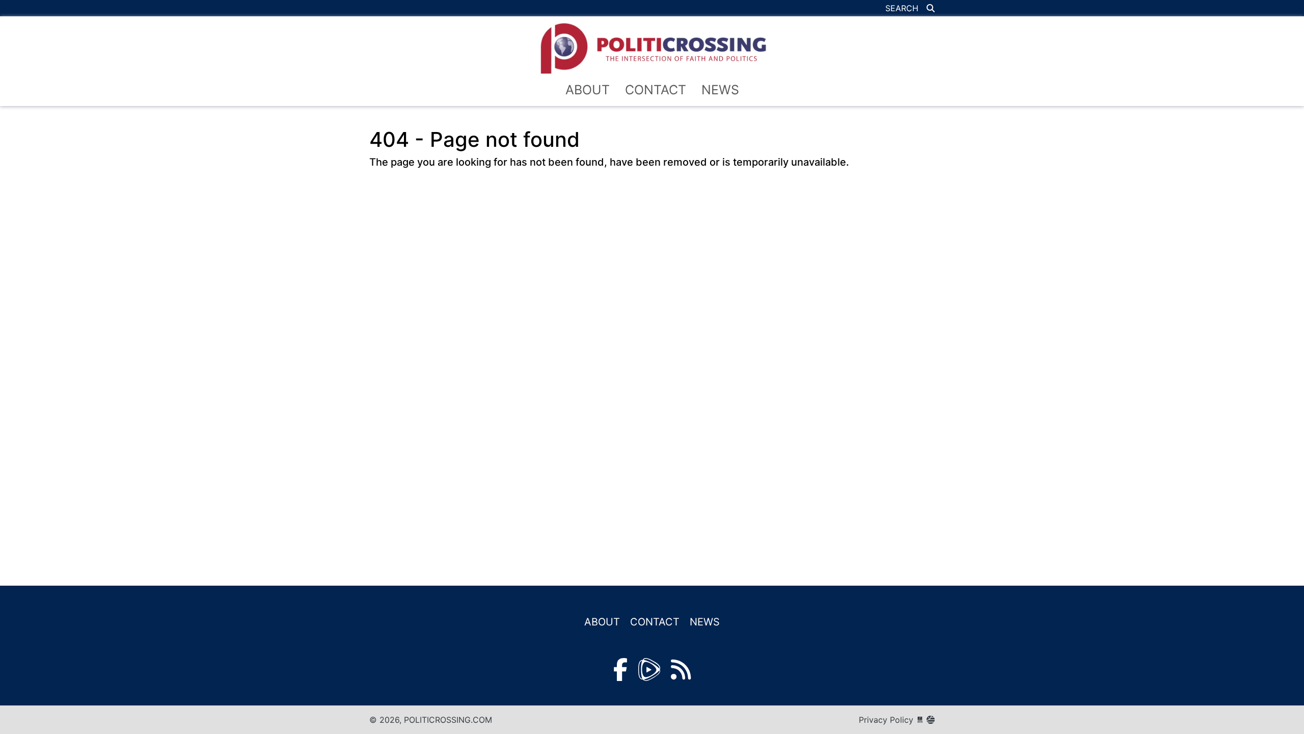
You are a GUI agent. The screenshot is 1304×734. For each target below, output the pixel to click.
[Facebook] (620, 669)
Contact (655, 89)
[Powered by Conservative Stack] (931, 720)
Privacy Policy (886, 720)
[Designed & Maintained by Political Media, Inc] (920, 720)
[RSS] (681, 669)
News (720, 89)
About (587, 89)
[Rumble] (649, 669)
